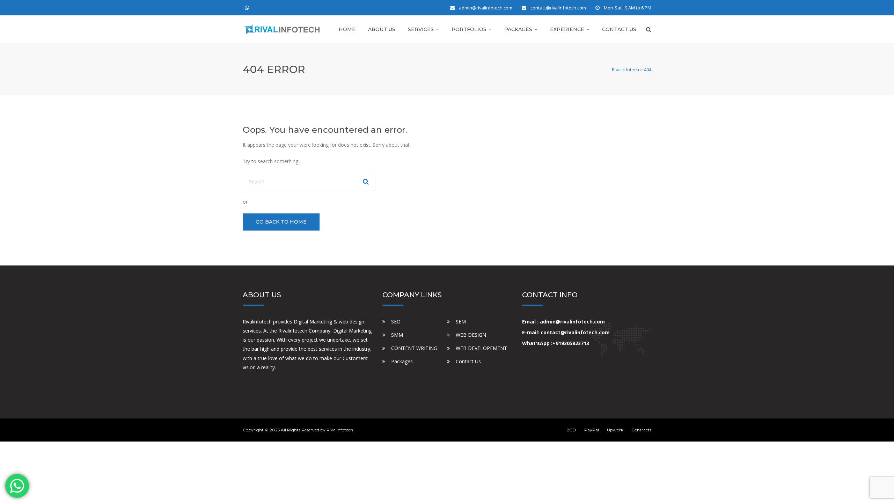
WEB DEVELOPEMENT (481, 348)
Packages (518, 29)
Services (421, 29)
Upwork (615, 429)
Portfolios (469, 29)
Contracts (641, 429)
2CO (571, 429)
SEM (461, 321)
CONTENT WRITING (414, 348)
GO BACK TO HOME (281, 222)
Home (347, 29)
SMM (397, 334)
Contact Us (619, 29)
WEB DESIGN (471, 334)
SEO (396, 321)
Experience (567, 29)
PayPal (591, 429)
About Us (381, 29)
